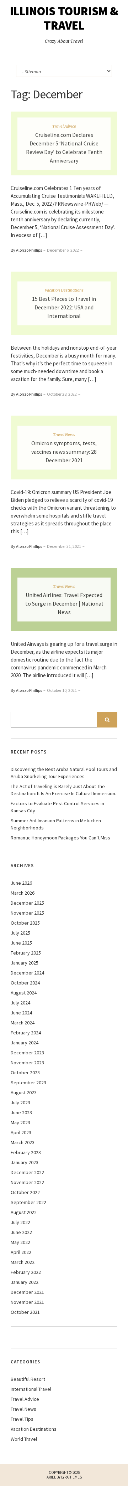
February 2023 (26, 1152)
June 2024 (21, 1012)
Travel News (64, 434)
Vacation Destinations (64, 290)
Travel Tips (22, 1419)
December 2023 (27, 1052)
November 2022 (27, 1182)
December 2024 (27, 973)
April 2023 (21, 1132)
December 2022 (27, 1172)
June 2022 (21, 1232)
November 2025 (27, 913)
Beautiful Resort (28, 1379)
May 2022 (20, 1242)
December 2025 (27, 903)
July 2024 (20, 1002)
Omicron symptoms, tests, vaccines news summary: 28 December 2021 (64, 451)
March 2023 (22, 1142)
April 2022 (21, 1252)
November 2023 (27, 1062)
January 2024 (24, 1042)
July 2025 (20, 933)
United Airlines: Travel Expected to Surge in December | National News (64, 603)
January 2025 (24, 963)
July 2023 (20, 1102)
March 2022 (22, 1262)
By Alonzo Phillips (26, 250)
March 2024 (22, 1022)
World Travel (24, 1439)
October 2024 (25, 982)
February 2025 (26, 953)
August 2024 (24, 992)
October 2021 (25, 1312)
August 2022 (24, 1212)
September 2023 (28, 1082)
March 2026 (22, 893)
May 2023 (20, 1122)
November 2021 (27, 1302)
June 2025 (21, 943)
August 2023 (24, 1092)
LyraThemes (71, 1477)
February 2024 (26, 1032)
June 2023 (21, 1112)
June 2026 (21, 883)
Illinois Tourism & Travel (64, 18)
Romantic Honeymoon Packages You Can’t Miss (60, 837)
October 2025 (25, 923)
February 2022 (26, 1272)
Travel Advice (64, 125)
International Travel (31, 1389)
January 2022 (24, 1282)
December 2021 (27, 1292)
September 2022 (28, 1202)
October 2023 (25, 1072)
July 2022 (20, 1222)
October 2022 (25, 1192)
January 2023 (24, 1162)
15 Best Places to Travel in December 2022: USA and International (64, 307)
